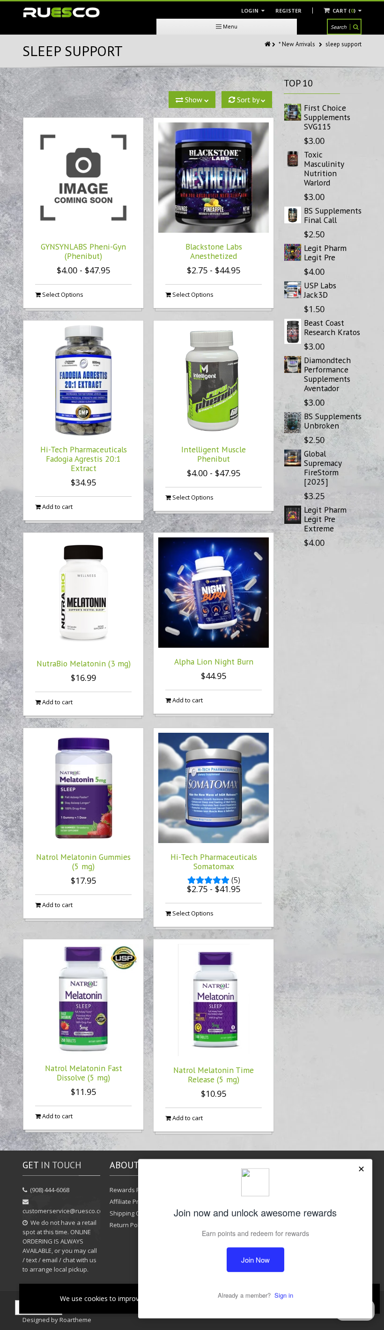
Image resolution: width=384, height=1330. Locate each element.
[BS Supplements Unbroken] (293, 423)
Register (288, 10)
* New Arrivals (297, 44)
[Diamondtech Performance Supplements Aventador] (293, 364)
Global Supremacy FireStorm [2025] (322, 467)
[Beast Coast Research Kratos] (293, 331)
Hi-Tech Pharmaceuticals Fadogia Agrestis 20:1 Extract (83, 458)
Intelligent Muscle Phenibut (213, 454)
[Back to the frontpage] (268, 44)
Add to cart (57, 506)
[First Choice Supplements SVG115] (293, 112)
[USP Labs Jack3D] (293, 290)
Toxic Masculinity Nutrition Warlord (324, 168)
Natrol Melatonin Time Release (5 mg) (213, 1075)
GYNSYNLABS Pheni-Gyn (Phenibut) (83, 251)
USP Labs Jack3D (320, 290)
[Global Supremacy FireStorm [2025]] (293, 458)
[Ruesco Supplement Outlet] (61, 12)
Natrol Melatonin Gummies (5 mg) (83, 861)
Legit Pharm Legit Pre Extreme (325, 519)
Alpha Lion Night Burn (213, 661)
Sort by (248, 99)
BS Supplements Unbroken (333, 421)
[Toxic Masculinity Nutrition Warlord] (293, 159)
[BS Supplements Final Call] (293, 215)
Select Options (62, 294)
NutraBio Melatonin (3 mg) (84, 663)
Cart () (344, 10)
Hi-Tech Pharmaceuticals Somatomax (213, 861)
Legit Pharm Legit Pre (325, 253)
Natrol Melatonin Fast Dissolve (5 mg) (83, 1073)
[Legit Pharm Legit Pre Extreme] (293, 514)
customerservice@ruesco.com (65, 1211)
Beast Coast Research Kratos (332, 327)
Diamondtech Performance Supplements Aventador (327, 374)
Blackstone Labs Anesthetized (213, 251)
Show (193, 99)
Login (250, 10)
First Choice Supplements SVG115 (327, 117)
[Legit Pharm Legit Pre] (293, 252)
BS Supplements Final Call (333, 215)
